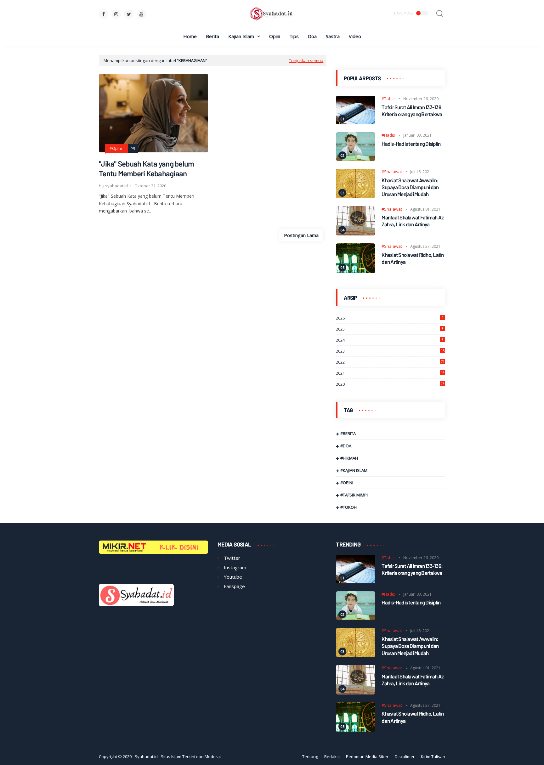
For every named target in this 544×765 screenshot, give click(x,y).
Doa (312, 36)
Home (190, 36)
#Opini (116, 148)
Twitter (232, 558)
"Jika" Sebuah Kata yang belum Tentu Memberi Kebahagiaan (146, 168)
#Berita (348, 433)
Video (355, 36)
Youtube (233, 577)
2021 (390, 373)
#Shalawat (392, 171)
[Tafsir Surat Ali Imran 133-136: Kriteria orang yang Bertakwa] (355, 122)
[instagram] (116, 14)
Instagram (235, 567)
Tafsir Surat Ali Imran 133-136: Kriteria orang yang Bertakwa (412, 110)
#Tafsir (388, 98)
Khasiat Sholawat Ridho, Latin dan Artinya (413, 258)
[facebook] (103, 14)
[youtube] (141, 14)
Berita (212, 36)
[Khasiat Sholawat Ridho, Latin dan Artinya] (355, 271)
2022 (390, 362)
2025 (390, 329)
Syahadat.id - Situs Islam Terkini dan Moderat (178, 756)
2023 (390, 351)
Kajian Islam (241, 36)
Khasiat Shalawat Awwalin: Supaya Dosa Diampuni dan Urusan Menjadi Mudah (410, 187)
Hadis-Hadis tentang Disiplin (411, 143)
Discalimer (405, 756)
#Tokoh (348, 507)
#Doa (345, 446)
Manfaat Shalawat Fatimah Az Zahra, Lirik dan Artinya (413, 220)
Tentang (310, 756)
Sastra (333, 36)
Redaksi (332, 756)
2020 (390, 384)
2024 (390, 340)
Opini (274, 36)
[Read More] (133, 148)
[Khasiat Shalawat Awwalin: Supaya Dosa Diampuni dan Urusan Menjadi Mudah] (355, 196)
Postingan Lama (301, 235)
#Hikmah (349, 458)
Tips (294, 36)
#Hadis (388, 135)
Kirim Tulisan (433, 756)
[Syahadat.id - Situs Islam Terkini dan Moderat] (272, 20)
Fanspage (234, 586)
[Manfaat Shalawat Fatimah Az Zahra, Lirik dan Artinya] (355, 233)
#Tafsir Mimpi (354, 495)
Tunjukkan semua (306, 60)
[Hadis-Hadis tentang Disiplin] (355, 159)
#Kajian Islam (353, 470)
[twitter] (128, 14)
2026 (390, 318)
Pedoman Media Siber (367, 756)
